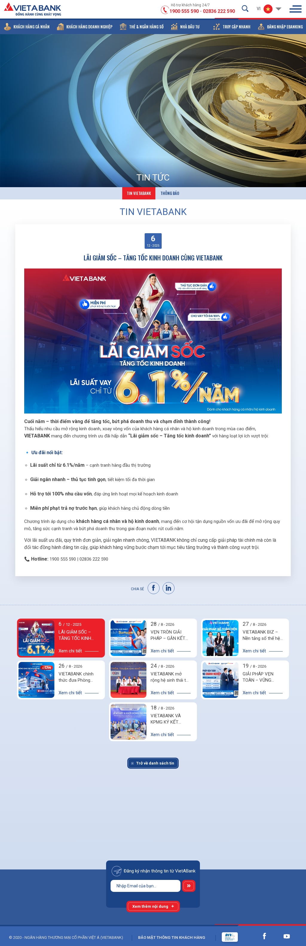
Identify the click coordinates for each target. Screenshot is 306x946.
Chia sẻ (137, 589)
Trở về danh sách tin (155, 763)
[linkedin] (169, 588)
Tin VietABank (139, 193)
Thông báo (169, 193)
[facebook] (154, 588)
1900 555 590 (184, 11)
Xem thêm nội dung (150, 906)
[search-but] (245, 8)
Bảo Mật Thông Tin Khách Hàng (171, 937)
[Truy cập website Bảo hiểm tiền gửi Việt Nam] (223, 937)
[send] (188, 886)
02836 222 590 (219, 11)
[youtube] (286, 936)
